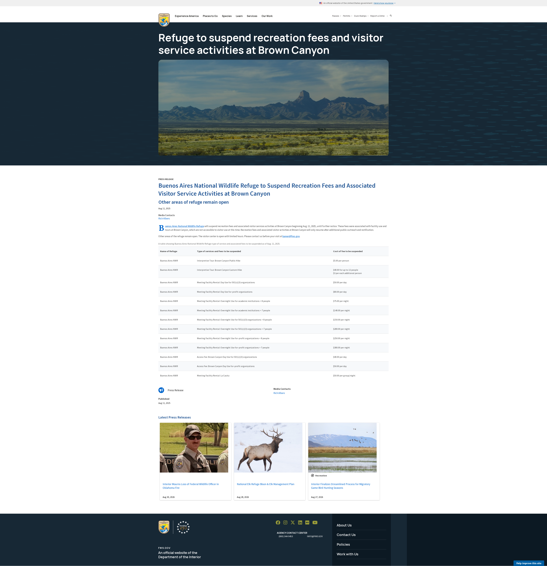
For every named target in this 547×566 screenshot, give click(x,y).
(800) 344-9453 (286, 536)
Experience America (187, 16)
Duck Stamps (360, 16)
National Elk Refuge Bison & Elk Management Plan (265, 484)
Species (227, 16)
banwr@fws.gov (291, 236)
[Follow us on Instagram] (286, 522)
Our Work (267, 16)
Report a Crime (377, 16)
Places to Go (210, 16)
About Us (344, 525)
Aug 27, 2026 (317, 497)
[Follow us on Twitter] (293, 522)
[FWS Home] (164, 20)
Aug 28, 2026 (243, 497)
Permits (346, 16)
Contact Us (346, 534)
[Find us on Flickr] (308, 522)
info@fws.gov (315, 536)
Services (252, 16)
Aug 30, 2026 (169, 497)
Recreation (321, 475)
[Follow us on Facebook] (279, 522)
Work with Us (347, 554)
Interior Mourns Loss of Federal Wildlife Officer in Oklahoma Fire (191, 486)
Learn (239, 16)
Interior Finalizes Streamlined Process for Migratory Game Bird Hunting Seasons (340, 486)
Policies (343, 544)
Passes (335, 16)
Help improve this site (528, 563)
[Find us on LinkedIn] (301, 522)
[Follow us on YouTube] (316, 522)
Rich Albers (164, 218)
